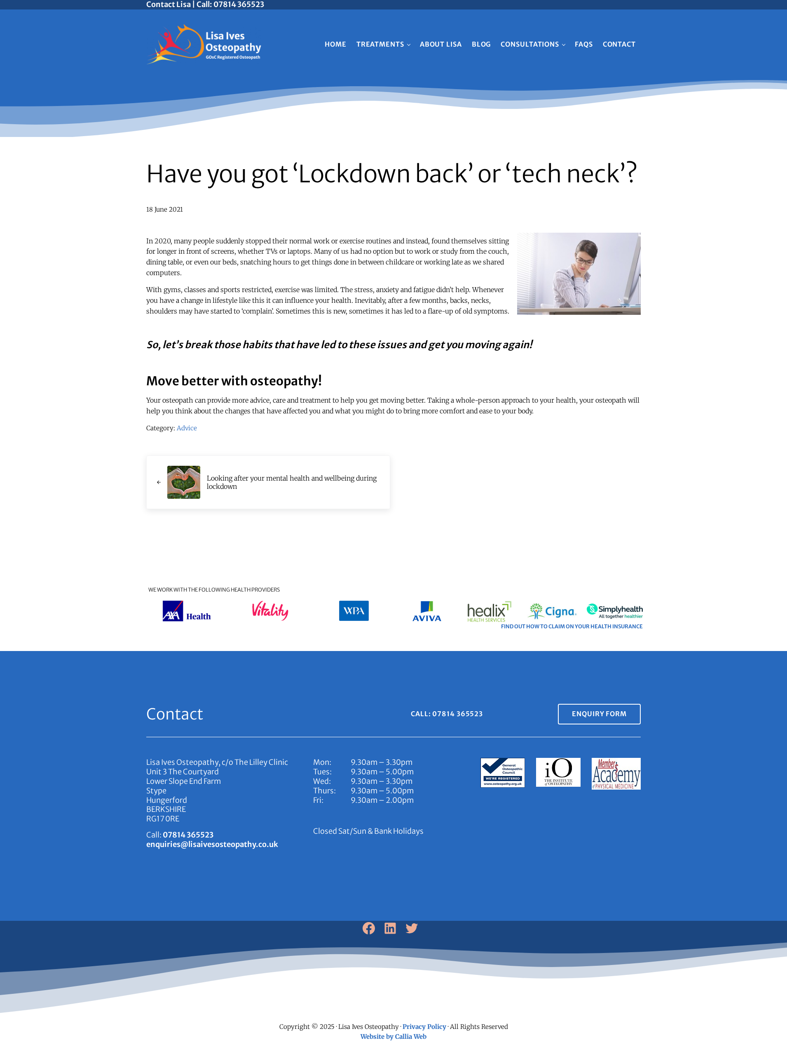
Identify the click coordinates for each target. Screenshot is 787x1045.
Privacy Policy (424, 1027)
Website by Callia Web (393, 1036)
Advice (187, 428)
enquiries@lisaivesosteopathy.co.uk (212, 844)
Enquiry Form (599, 714)
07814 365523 (188, 835)
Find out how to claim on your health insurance (572, 626)
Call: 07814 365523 (447, 714)
